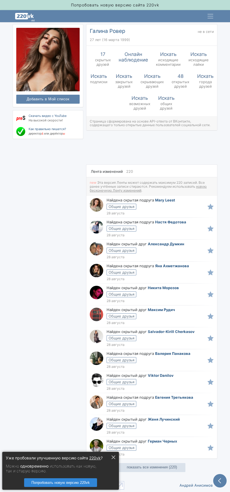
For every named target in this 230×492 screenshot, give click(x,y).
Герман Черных (162, 441)
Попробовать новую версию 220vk (60, 482)
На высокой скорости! (46, 120)
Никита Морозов (163, 287)
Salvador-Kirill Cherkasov (171, 331)
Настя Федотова (170, 222)
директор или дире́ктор (47, 133)
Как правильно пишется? (47, 129)
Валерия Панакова (172, 353)
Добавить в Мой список (48, 99)
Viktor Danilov (161, 375)
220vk (95, 457)
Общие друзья (121, 206)
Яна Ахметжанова (172, 266)
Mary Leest (165, 200)
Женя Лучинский (164, 419)
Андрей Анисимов (196, 485)
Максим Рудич (161, 309)
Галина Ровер (107, 31)
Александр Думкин (166, 244)
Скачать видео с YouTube (47, 116)
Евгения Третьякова (174, 397)
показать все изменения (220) (152, 467)
